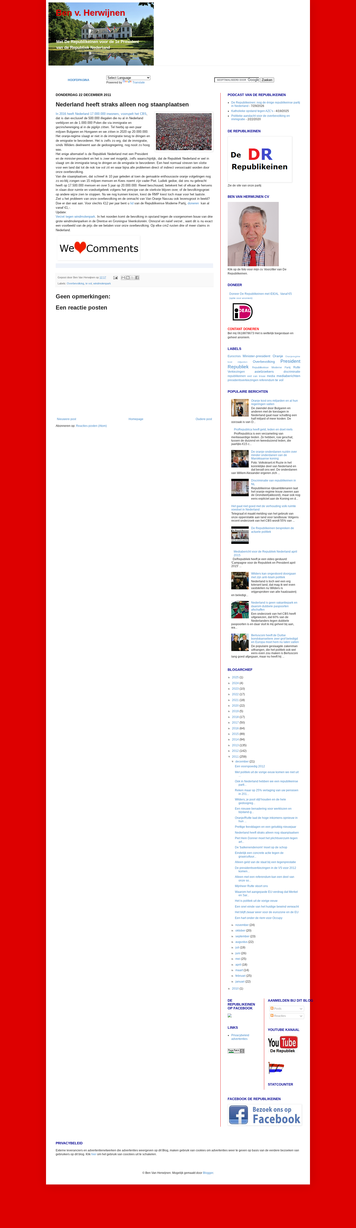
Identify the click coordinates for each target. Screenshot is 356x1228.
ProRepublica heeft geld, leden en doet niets (263, 429)
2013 (236, 745)
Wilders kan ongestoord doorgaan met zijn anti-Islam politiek (273, 575)
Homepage (136, 419)
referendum (266, 380)
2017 (236, 722)
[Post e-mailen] (115, 277)
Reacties (279, 1016)
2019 (236, 711)
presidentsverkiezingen (243, 380)
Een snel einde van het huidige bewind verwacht (267, 906)
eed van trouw (256, 376)
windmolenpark (102, 283)
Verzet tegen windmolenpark (75, 216)
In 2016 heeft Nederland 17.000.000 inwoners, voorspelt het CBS (101, 114)
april (238, 964)
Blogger (208, 1173)
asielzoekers (264, 371)
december (242, 761)
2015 (236, 734)
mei (238, 959)
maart (239, 970)
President (290, 361)
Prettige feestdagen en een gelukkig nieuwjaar (265, 827)
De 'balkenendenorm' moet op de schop (261, 847)
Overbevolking (75, 283)
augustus (241, 942)
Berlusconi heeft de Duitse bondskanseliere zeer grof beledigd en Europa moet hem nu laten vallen (275, 639)
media (271, 376)
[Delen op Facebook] (137, 277)
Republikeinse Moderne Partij (271, 367)
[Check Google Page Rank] (236, 1052)
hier (93, 1154)
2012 (236, 751)
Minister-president (256, 356)
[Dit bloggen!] (127, 277)
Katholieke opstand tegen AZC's (252, 111)
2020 (236, 705)
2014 (236, 739)
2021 (236, 700)
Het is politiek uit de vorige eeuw (256, 901)
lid (131, 203)
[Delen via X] (132, 277)
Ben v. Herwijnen (90, 13)
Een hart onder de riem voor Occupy (258, 918)
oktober (240, 930)
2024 (236, 683)
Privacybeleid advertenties (240, 1037)
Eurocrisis (234, 356)
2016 (236, 728)
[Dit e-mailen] (123, 277)
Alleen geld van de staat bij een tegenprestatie (265, 862)
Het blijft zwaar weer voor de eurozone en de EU (267, 912)
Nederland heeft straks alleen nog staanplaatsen (267, 832)
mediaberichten (288, 376)
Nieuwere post (66, 419)
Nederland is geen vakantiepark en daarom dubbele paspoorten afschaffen (274, 606)
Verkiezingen (236, 371)
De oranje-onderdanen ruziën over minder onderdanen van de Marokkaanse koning (274, 455)
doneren (193, 203)
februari (240, 975)
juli (237, 947)
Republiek (238, 366)
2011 (236, 756)
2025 (236, 677)
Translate (138, 82)
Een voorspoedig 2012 (250, 766)
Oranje (278, 356)
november (242, 925)
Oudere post (204, 419)
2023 (236, 688)
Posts (277, 1008)
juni (238, 953)
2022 (236, 694)
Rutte (296, 367)
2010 (236, 988)
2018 (236, 717)
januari (240, 981)
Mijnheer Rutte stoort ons (251, 886)
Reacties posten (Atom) (91, 426)
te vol (88, 283)
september (242, 936)
